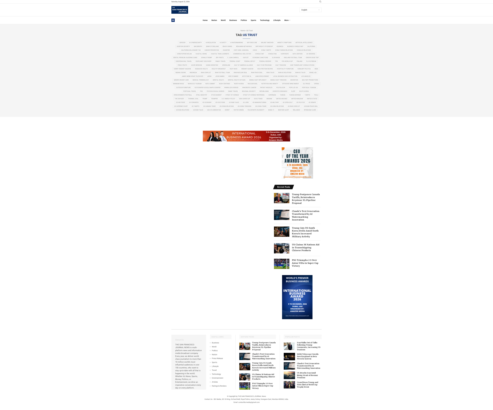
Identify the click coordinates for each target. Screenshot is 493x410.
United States (312, 99)
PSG (201, 91)
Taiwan (282, 95)
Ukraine (269, 99)
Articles (215, 382)
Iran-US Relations (284, 72)
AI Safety (223, 42)
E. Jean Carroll (233, 57)
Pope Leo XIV (293, 87)
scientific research (280, 91)
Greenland (226, 65)
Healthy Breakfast (219, 69)
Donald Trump (206, 57)
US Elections (220, 102)
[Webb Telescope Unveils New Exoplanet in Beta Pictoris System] (289, 356)
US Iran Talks (234, 102)
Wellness (296, 110)
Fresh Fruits (182, 65)
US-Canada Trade (209, 106)
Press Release (217, 358)
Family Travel (220, 61)
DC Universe (310, 54)
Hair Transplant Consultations (302, 65)
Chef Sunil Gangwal (241, 50)
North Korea (239, 84)
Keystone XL (246, 76)
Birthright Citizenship (264, 46)
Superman (272, 95)
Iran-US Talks (300, 72)
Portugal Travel (189, 91)
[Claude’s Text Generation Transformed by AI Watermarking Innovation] (281, 215)
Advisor (182, 42)
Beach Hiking (227, 46)
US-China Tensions (244, 106)
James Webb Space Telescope (192, 76)
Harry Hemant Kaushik (182, 69)
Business (233, 20)
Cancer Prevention (212, 50)
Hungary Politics (304, 69)
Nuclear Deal (253, 84)
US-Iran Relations (182, 110)
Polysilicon (280, 87)
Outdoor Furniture (183, 87)
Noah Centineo (224, 84)
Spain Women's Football (183, 95)
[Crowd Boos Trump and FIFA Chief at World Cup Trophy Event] (289, 384)
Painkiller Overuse (231, 87)
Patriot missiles (266, 87)
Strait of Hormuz (232, 95)
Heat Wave (233, 69)
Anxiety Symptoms (284, 42)
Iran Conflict (206, 72)
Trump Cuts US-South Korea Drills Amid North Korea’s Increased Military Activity (305, 232)
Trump (204, 99)
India (316, 69)
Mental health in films (236, 80)
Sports (253, 20)
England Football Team (293, 57)
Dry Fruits (220, 57)
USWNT (227, 110)
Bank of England (212, 46)
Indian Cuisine (181, 72)
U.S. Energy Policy (228, 99)
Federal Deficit (249, 61)
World (223, 20)
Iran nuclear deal (240, 72)
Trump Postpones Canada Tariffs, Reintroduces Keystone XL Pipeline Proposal (306, 198)
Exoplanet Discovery (204, 61)
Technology (264, 20)
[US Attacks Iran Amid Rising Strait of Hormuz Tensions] (289, 375)
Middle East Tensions (278, 80)
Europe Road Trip (312, 57)
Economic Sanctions (260, 57)
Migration (294, 80)
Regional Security (249, 91)
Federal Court (235, 61)
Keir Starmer (233, 76)
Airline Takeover (267, 42)
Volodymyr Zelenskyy (256, 110)
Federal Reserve (265, 61)
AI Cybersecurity (195, 42)
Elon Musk (276, 57)
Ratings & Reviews (219, 386)
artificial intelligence (303, 42)
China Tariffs (266, 50)
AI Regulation (211, 42)
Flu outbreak (311, 61)
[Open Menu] (173, 20)
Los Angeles (305, 76)
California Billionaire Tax (191, 50)
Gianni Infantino (212, 65)
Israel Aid (312, 72)
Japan (209, 76)
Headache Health (201, 69)
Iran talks (270, 72)
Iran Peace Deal (257, 72)
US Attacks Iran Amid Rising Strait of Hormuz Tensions (307, 375)
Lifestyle (277, 20)
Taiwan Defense (295, 95)
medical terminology (201, 80)
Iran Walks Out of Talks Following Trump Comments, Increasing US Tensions (308, 346)
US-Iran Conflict (294, 106)
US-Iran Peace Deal (311, 106)
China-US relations (304, 50)
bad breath (198, 46)
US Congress (194, 102)
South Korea (304, 91)
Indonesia (193, 72)
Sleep (293, 91)
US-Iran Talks (198, 110)
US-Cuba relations (277, 106)
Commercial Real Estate (242, 54)
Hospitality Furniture (285, 69)
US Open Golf (288, 102)
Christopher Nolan (184, 54)
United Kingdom (297, 99)
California (311, 46)
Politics (244, 20)
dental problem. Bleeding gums (185, 57)
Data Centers (298, 54)
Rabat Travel (233, 91)
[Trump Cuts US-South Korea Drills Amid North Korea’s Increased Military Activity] (281, 232)
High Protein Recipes (265, 69)
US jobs (246, 102)
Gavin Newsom (196, 65)
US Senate (312, 102)
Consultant (259, 54)
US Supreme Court (181, 106)
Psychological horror (215, 91)
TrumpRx (214, 99)
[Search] (320, 2)
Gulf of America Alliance (243, 65)
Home (205, 20)
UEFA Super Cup (244, 99)
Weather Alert (283, 110)
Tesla (316, 95)
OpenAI (316, 84)
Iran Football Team (222, 72)
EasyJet (246, 57)
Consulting (272, 54)
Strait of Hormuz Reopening (254, 95)
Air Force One (252, 42)
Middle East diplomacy (258, 80)
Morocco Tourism (195, 84)
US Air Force (180, 102)
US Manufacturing (259, 102)
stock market (216, 95)
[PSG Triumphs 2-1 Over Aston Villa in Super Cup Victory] (281, 264)
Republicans (264, 91)
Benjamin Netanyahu (244, 46)
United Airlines (281, 99)
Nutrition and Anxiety (269, 84)
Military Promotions (310, 80)
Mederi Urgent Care (181, 80)
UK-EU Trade (258, 99)
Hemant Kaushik (247, 69)
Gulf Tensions (280, 65)
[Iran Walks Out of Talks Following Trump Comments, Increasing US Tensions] (289, 346)
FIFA (276, 61)
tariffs (307, 95)
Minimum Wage (178, 84)
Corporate (285, 54)
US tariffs (195, 106)
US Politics (300, 102)
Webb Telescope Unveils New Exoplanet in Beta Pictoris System (308, 356)
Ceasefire (226, 50)
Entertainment (217, 378)
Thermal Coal (193, 99)
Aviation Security (183, 46)
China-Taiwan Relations (284, 50)
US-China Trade (260, 106)
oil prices (306, 84)
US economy (207, 102)
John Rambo (220, 76)
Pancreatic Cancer (249, 87)
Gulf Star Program (264, 65)
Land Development (262, 76)
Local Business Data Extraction (285, 76)
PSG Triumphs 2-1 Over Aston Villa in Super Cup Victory (305, 263)
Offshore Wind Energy (290, 84)
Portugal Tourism (309, 87)
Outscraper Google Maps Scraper (207, 87)
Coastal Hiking (201, 54)
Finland (299, 61)
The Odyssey (179, 99)
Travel (214, 370)
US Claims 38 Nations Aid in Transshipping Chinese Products (305, 247)
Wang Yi (271, 110)
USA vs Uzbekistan (214, 110)
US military (274, 102)
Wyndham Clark (310, 110)
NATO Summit (210, 84)
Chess (255, 50)
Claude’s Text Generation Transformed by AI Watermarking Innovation (305, 215)
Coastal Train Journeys (220, 54)
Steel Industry (201, 95)
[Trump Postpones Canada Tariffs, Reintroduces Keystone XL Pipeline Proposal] (281, 198)
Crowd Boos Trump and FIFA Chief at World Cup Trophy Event (307, 384)
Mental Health (218, 80)
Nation (214, 20)
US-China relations (227, 106)
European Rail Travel (184, 61)
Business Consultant (295, 46)
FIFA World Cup (287, 61)
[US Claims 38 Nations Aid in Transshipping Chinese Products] (281, 248)
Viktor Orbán (239, 110)
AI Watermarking (236, 42)
